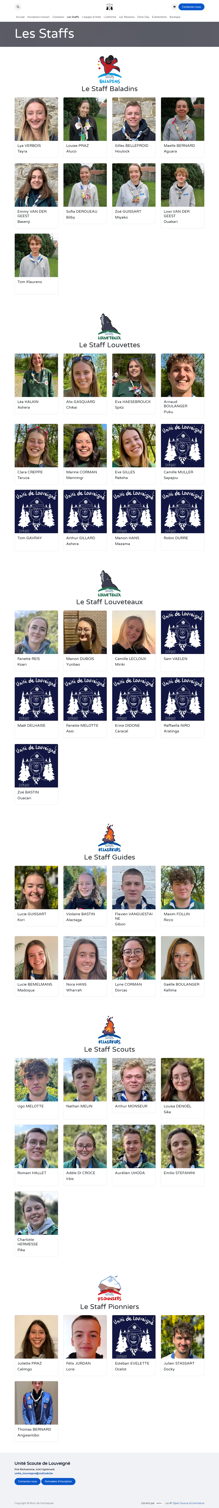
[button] (18, 6)
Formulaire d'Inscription (58, 1481)
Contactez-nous (191, 6)
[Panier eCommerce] (174, 6)
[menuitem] (20, 17)
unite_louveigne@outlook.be (34, 1473)
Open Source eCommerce (188, 1503)
